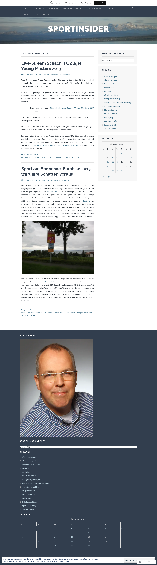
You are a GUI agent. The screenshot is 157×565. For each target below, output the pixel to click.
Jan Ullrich (70, 313)
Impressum (40, 8)
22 (117, 166)
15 (117, 162)
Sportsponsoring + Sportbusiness (101, 8)
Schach (44, 157)
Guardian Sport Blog (112, 106)
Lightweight (78, 313)
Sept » (109, 177)
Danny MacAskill (60, 313)
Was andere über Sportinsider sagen (37, 14)
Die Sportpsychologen (113, 99)
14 (113, 162)
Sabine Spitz (87, 313)
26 (103, 170)
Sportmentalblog (111, 125)
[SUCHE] (133, 8)
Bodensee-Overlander (113, 84)
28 (113, 170)
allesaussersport (111, 80)
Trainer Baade (110, 129)
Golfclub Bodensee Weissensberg (117, 102)
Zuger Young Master (54, 157)
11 (131, 158)
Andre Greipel (41, 313)
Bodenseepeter (110, 88)
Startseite (27, 8)
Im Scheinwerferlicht (30, 155)
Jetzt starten (100, 3)
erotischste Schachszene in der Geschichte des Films (56, 145)
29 (117, 170)
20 (108, 166)
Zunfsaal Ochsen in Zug (70, 157)
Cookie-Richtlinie (64, 561)
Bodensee (49, 313)
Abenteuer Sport (111, 76)
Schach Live (53, 8)
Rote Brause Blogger (112, 121)
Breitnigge (108, 91)
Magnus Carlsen (110, 110)
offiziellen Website (48, 282)
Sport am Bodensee (30, 310)
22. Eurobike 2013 (29, 313)
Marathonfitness (110, 114)
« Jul (103, 177)
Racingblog (108, 117)
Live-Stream (37, 157)
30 (122, 170)
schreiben (86, 201)
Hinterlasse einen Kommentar (59, 75)
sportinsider (78, 28)
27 (108, 170)
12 (103, 162)
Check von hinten (111, 95)
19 (103, 166)
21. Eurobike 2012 (54, 191)
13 (108, 162)
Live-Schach (27, 157)
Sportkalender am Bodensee (73, 8)
